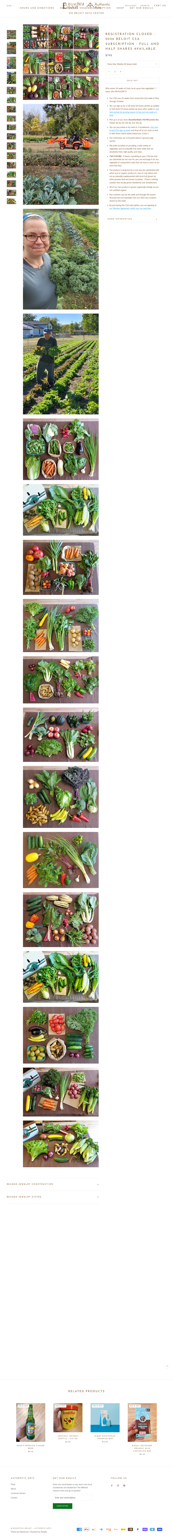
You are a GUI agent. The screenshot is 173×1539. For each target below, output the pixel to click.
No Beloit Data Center (86, 13)
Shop (120, 8)
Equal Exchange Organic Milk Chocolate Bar (142, 1448)
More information (120, 219)
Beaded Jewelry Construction (30, 1184)
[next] (165, 1426)
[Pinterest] (124, 1485)
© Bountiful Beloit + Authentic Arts (31, 1528)
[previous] (8, 1426)
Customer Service (18, 1493)
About (13, 1489)
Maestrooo (24, 1532)
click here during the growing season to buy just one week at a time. (134, 112)
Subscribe (63, 1506)
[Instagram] (118, 1485)
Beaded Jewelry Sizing (24, 1197)
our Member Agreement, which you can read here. (130, 208)
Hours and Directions (37, 8)
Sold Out (132, 81)
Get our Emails (141, 8)
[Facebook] (112, 1485)
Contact (14, 1497)
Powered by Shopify (38, 1532)
